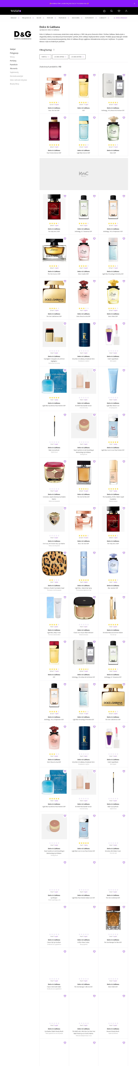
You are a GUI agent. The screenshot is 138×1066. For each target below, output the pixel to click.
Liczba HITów (76, 57)
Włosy (39, 18)
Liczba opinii (59, 57)
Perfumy (50, 18)
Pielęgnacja (26, 18)
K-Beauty (103, 18)
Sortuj (44, 57)
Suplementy (89, 18)
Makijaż (13, 18)
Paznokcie (62, 18)
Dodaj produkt (121, 18)
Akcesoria (75, 18)
